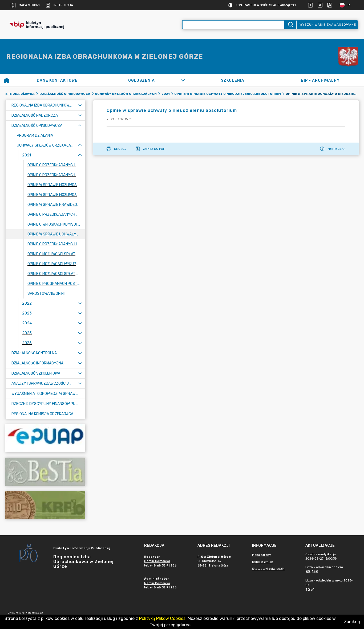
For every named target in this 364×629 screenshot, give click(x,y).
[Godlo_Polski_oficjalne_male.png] (348, 56)
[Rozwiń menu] (80, 105)
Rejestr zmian (262, 562)
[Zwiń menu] (80, 125)
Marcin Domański (157, 561)
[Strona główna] (6, 80)
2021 (165, 94)
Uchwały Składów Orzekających (126, 94)
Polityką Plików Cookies (162, 618)
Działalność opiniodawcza (64, 94)
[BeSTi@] (45, 472)
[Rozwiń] (183, 80)
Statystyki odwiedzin (268, 569)
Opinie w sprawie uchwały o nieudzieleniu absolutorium (227, 94)
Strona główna (20, 94)
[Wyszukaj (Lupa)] (290, 25)
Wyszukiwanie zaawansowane (328, 24)
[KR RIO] (45, 505)
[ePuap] (45, 438)
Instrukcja (63, 5)
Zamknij (352, 621)
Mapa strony (29, 5)
